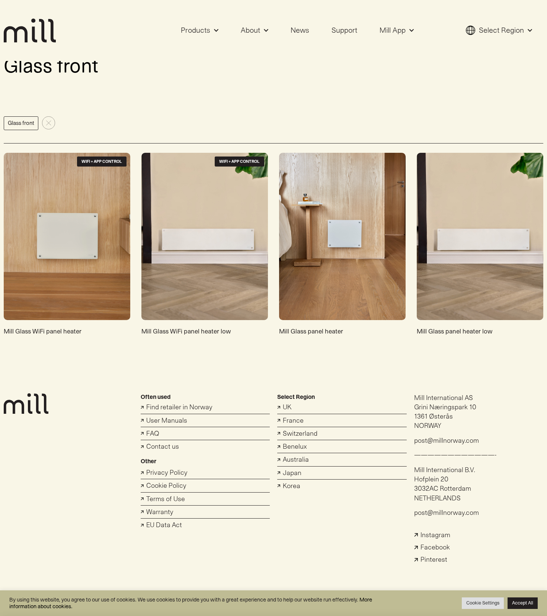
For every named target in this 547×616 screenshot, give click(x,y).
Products (195, 30)
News (300, 30)
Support (344, 30)
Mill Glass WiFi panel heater (42, 331)
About (250, 30)
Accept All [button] (522, 603)
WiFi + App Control (101, 161)
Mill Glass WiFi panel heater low (186, 331)
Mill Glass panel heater (311, 331)
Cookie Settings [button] (482, 603)
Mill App (393, 30)
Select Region (501, 30)
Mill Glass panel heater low (454, 331)
